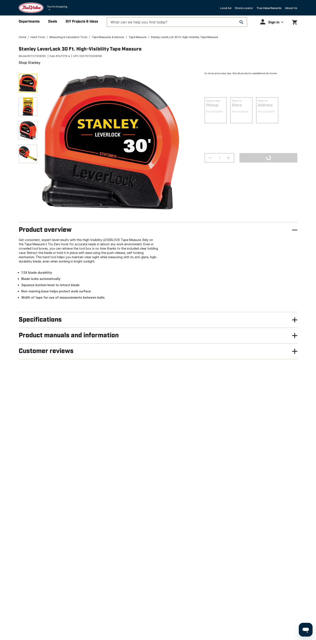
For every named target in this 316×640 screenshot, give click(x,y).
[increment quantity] (228, 158)
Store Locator (244, 8)
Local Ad (225, 8)
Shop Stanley (29, 62)
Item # (58, 56)
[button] (271, 22)
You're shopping (57, 6)
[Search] (241, 22)
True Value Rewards (269, 8)
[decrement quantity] (210, 158)
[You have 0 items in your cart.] (294, 21)
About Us (291, 8)
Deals (52, 21)
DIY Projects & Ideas (82, 21)
